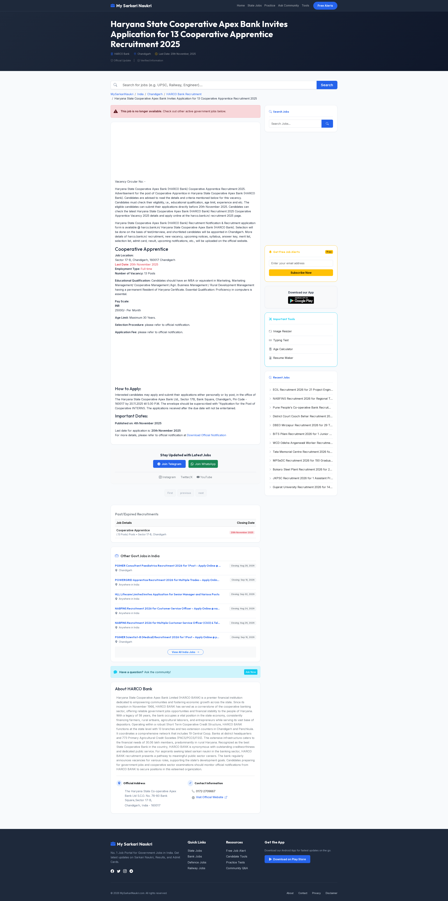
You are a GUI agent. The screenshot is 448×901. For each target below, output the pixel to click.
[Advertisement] (185, 150)
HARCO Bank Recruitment (183, 94)
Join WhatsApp (205, 464)
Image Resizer (282, 331)
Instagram (169, 477)
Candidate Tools (236, 856)
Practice (269, 5)
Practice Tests (235, 862)
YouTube (206, 477)
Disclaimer (331, 893)
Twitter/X (186, 477)
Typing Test (281, 340)
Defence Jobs (197, 862)
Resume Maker (283, 358)
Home (241, 5)
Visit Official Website (210, 797)
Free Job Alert (236, 850)
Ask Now (251, 672)
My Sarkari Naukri (134, 5)
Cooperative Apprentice (133, 530)
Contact (302, 893)
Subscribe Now (301, 272)
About (290, 893)
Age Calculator (283, 349)
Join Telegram (171, 464)
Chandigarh (155, 94)
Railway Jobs (196, 868)
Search (327, 85)
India (140, 94)
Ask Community (288, 5)
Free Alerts (325, 5)
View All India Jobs (184, 652)
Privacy (316, 893)
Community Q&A (237, 868)
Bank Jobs (195, 856)
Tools (305, 5)
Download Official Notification (206, 435)
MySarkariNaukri (122, 94)
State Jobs (255, 5)
